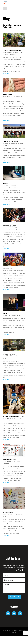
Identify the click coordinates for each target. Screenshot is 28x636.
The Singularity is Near (8, 512)
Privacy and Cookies (17, 630)
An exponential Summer (8, 269)
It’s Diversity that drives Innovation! (10, 141)
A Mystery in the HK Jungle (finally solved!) (12, 50)
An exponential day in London (9, 225)
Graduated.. (5, 313)
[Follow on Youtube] (14, 613)
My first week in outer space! (9, 459)
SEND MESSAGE (14, 597)
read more (6, 73)
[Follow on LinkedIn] (20, 613)
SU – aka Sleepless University (9, 354)
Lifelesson (13, 143)
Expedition (6, 54)
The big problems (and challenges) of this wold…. (13, 416)
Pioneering (5, 183)
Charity (19, 418)
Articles (19, 52)
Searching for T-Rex (7, 94)
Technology (12, 54)
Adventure (14, 52)
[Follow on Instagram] (8, 613)
